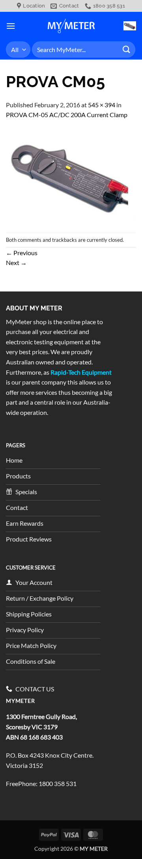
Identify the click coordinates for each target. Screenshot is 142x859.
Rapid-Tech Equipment (81, 372)
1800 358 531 (58, 783)
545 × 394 (101, 104)
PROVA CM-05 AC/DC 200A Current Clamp (66, 114)
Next (16, 262)
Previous (21, 252)
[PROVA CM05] (71, 175)
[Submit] (127, 49)
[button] (10, 25)
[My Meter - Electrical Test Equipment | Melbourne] (71, 25)
